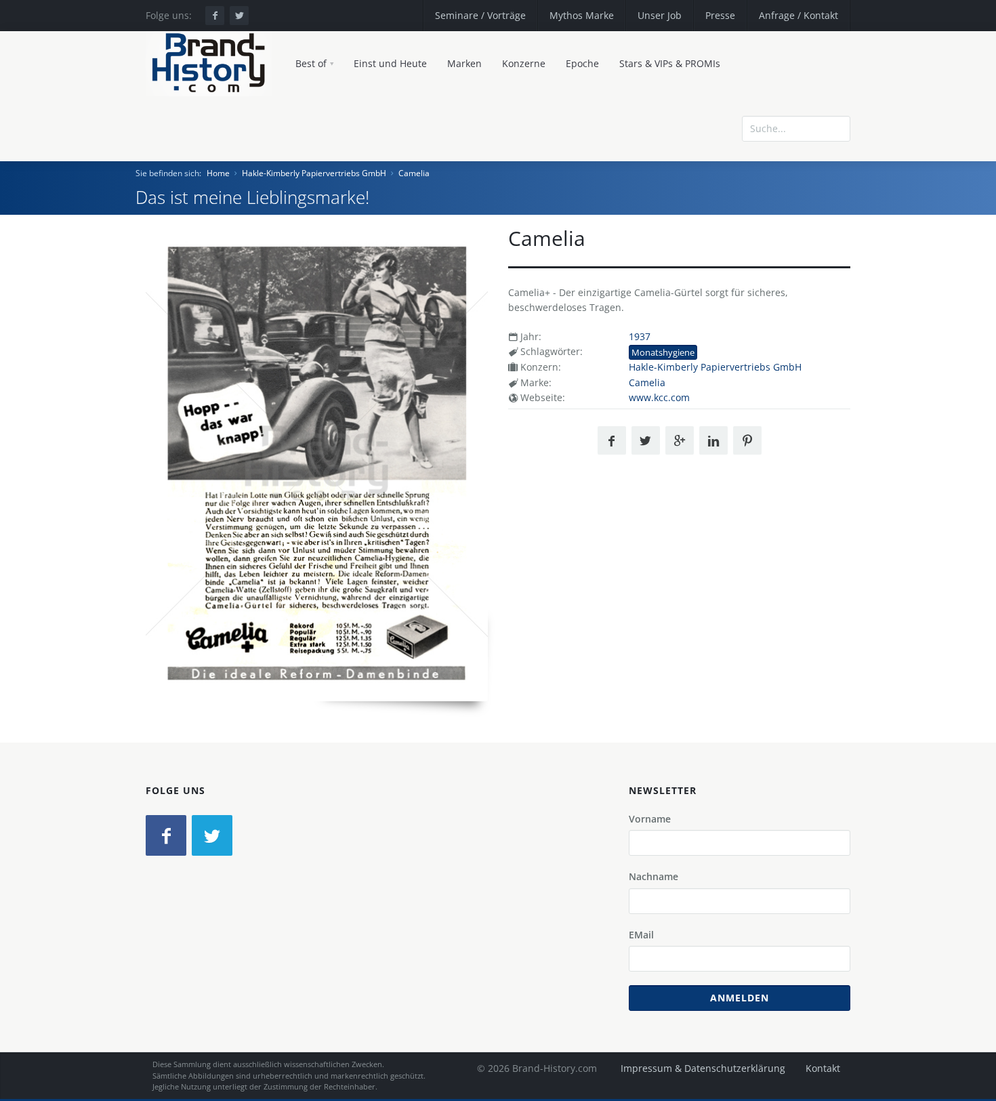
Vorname (650, 818)
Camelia (414, 173)
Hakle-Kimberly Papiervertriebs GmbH (314, 173)
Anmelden (739, 997)
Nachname (653, 876)
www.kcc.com (659, 397)
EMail (641, 934)
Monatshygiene (662, 352)
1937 (639, 336)
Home (218, 173)
